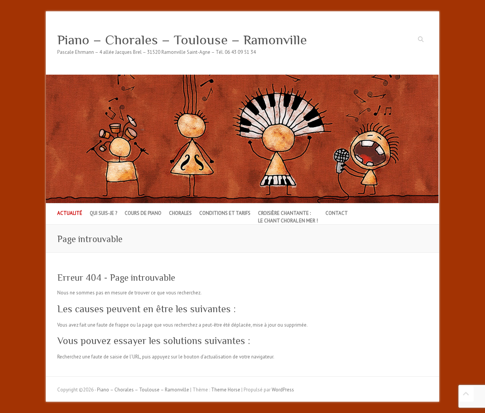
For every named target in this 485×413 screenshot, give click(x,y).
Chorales (180, 213)
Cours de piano (143, 213)
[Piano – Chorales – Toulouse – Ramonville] (242, 78)
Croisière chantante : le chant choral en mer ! (288, 217)
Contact (336, 213)
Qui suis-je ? (103, 213)
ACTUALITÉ (69, 213)
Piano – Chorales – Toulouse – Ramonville (182, 39)
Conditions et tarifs (224, 213)
